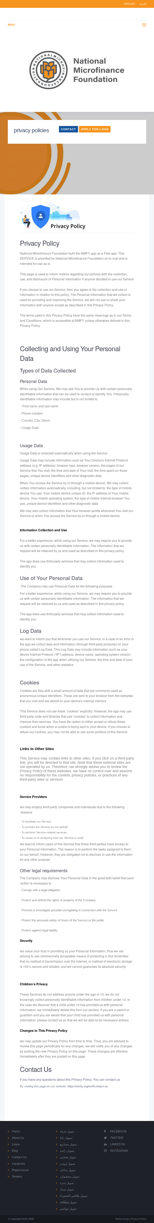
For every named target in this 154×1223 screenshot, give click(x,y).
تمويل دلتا (66, 1137)
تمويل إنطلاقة (68, 1202)
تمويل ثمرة (67, 1183)
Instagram (119, 1150)
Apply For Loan (94, 129)
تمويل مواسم (68, 1208)
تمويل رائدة (67, 1150)
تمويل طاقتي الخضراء (73, 1195)
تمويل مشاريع (68, 1144)
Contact (68, 129)
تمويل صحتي (68, 1157)
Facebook (118, 1131)
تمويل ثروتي (67, 1163)
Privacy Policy (138, 1219)
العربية (143, 3)
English (130, 3)
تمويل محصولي (69, 1176)
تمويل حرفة (67, 1131)
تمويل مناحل (68, 1170)
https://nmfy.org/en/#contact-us (87, 1086)
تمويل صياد (67, 1189)
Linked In (117, 1144)
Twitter (116, 1137)
